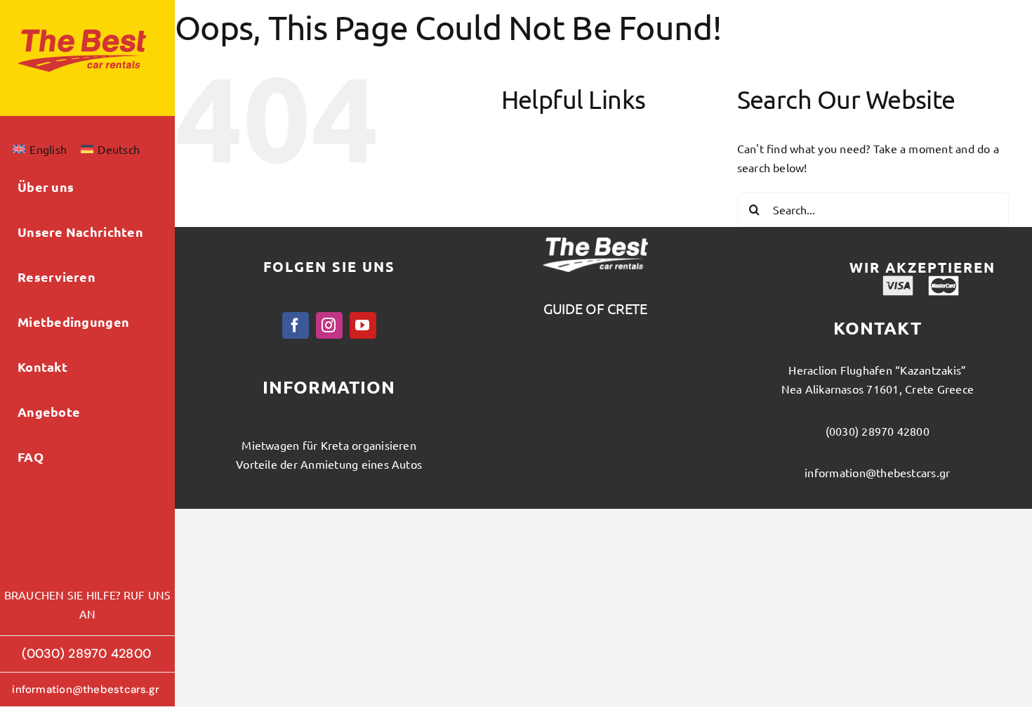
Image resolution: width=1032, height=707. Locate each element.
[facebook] (295, 325)
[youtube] (363, 325)
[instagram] (329, 325)
